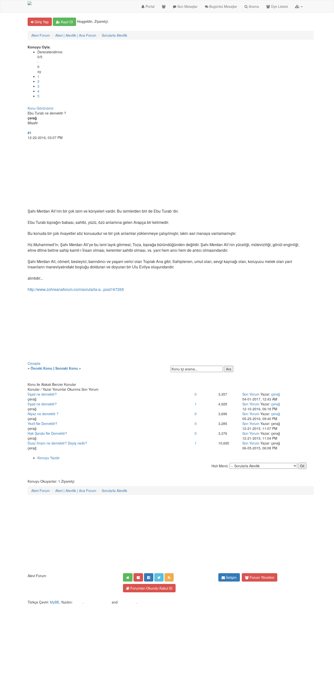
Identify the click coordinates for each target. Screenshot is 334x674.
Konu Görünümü (40, 108)
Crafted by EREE (98, 602)
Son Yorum (250, 394)
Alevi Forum (40, 35)
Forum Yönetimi (261, 577)
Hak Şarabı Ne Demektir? (47, 433)
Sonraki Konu (66, 368)
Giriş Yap (41, 21)
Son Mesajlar (187, 6)
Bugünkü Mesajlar (222, 6)
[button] (298, 6)
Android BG (127, 602)
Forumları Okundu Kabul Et (150, 588)
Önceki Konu (41, 368)
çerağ (275, 394)
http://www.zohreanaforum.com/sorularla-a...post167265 (76, 289)
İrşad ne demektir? (42, 394)
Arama (253, 6)
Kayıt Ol (66, 21)
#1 (30, 132)
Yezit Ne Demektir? (42, 423)
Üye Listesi (279, 6)
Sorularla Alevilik (114, 35)
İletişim (231, 577)
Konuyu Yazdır (48, 457)
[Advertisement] (167, 174)
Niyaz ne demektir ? (43, 413)
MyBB (54, 602)
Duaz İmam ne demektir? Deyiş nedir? (57, 443)
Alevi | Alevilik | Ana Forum (75, 35)
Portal (150, 6)
